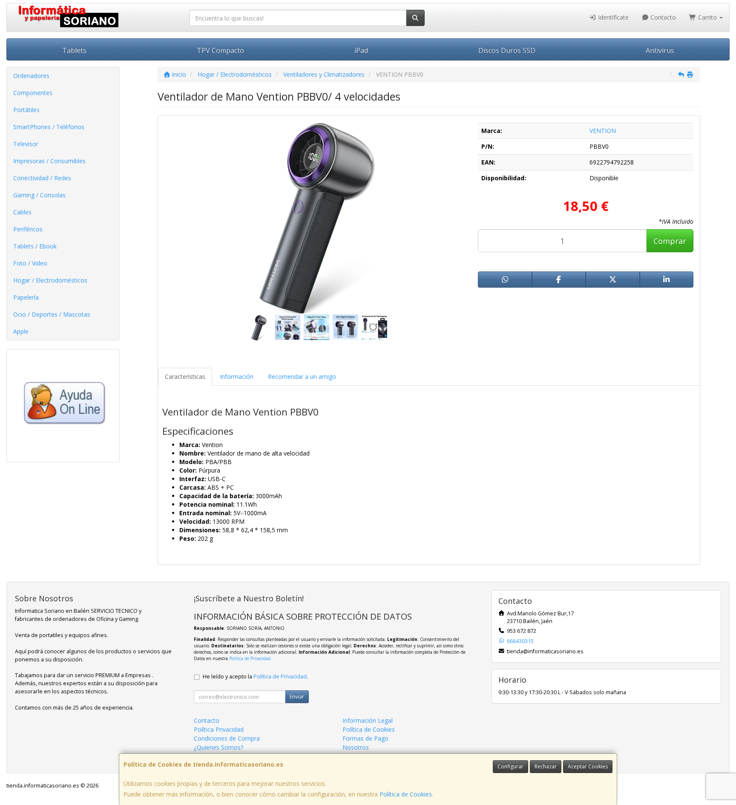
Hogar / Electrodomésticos (50, 280)
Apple (21, 331)
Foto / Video (30, 263)
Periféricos (28, 229)
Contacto (662, 17)
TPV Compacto (220, 50)
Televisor (25, 144)
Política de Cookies (406, 794)
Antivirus (660, 50)
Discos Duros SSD (506, 50)
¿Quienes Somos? (218, 747)
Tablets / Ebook (35, 246)
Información (236, 376)
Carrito (707, 17)
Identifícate (612, 17)
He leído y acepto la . (255, 676)
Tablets (74, 50)
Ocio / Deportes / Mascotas (51, 314)
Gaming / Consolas (39, 195)
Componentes (32, 93)
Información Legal (367, 720)
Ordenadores (31, 76)
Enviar (297, 696)
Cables (22, 212)
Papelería (26, 297)
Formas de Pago (365, 738)
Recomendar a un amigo (302, 376)
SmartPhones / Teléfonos (48, 127)
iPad (361, 50)
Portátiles (26, 110)
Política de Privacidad (249, 658)
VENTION (602, 131)
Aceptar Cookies (588, 766)
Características (185, 376)
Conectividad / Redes (42, 178)
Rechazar (546, 766)
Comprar (669, 241)
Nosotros (355, 747)
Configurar (510, 766)
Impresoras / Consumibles (49, 161)
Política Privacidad (219, 729)
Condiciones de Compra (227, 738)
